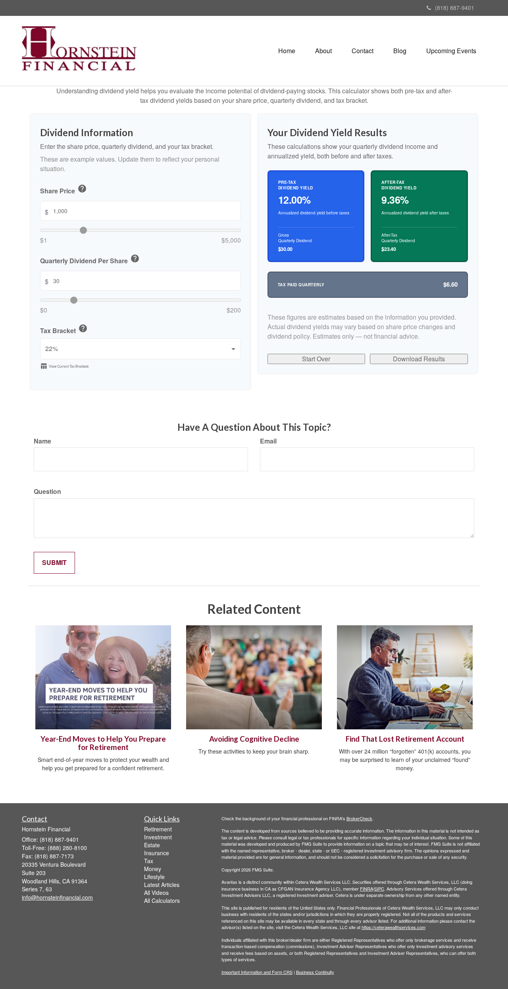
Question (47, 491)
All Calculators (162, 900)
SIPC (379, 888)
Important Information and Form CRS (256, 972)
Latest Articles (161, 885)
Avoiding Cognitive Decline (254, 739)
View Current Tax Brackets (64, 366)
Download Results (419, 358)
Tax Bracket (64, 329)
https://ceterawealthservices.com (393, 927)
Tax (148, 861)
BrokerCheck (359, 818)
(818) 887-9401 (454, 8)
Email (268, 441)
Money (152, 869)
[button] (323, 50)
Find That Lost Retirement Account (405, 739)
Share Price (63, 190)
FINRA (366, 888)
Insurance (156, 853)
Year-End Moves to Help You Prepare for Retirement (103, 743)
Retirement (158, 829)
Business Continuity (315, 972)
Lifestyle (154, 877)
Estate (152, 845)
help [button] (82, 188)
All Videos (156, 892)
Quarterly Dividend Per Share (90, 260)
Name (42, 441)
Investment (158, 837)
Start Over (316, 358)
